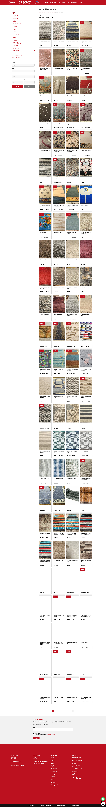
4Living (14, 21)
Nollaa (29, 86)
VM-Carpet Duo (16, 47)
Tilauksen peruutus (76, 762)
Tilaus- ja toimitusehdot (77, 764)
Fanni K (14, 28)
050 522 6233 (13, 754)
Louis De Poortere (17, 34)
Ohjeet (73, 758)
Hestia (14, 31)
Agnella (15, 13)
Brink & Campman (17, 23)
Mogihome (15, 18)
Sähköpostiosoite (37, 727)
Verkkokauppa (47, 12)
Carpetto (15, 25)
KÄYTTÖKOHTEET (23, 50)
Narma (14, 37)
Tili (72, 766)
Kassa (73, 754)
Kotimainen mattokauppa (77, 756)
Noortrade (15, 39)
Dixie (14, 17)
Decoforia (15, 26)
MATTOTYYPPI (23, 10)
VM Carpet (15, 45)
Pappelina (15, 20)
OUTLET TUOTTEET (16, 57)
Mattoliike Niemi (17, 36)
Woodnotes (16, 48)
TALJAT (23, 53)
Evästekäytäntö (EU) (76, 753)
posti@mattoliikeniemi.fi (16, 757)
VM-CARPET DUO (54, 780)
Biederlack (15, 15)
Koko (13, 68)
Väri (13, 74)
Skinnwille (15, 40)
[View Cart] (95, 2)
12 (71, 711)
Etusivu (41, 12)
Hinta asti (26, 80)
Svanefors (15, 42)
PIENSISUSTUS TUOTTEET (23, 55)
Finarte (14, 29)
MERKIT (53, 12)
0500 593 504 (14, 753)
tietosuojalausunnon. (50, 734)
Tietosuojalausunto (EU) (77, 761)
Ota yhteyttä (31, 801)
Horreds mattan (17, 32)
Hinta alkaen (15, 80)
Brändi (13, 62)
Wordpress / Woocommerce (58, 797)
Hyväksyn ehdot (37, 733)
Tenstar (52, 775)
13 (74, 711)
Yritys (73, 770)
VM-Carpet (53, 778)
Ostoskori (74, 759)
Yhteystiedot (75, 769)
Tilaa (36, 738)
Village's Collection (17, 43)
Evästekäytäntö (75, 801)
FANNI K (52, 759)
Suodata (18, 86)
